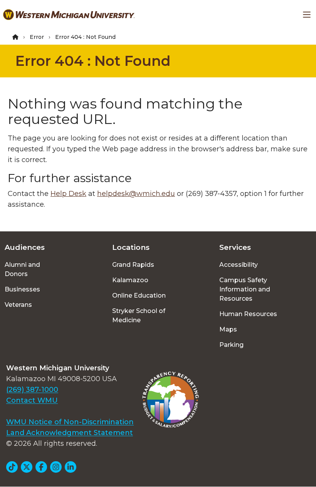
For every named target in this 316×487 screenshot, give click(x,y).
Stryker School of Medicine (138, 315)
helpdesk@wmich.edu (136, 193)
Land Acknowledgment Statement (69, 432)
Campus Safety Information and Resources (244, 289)
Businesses (22, 289)
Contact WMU (32, 400)
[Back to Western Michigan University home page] (68, 14)
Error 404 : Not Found (93, 60)
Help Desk (68, 193)
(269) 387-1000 (32, 389)
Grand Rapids (133, 264)
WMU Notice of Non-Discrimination (70, 422)
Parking (231, 344)
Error (37, 36)
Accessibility (238, 264)
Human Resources (248, 314)
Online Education (139, 295)
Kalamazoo (130, 280)
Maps (228, 329)
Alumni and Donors (22, 269)
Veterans (18, 304)
